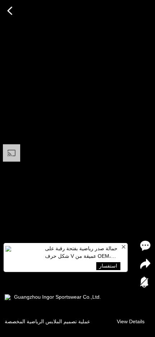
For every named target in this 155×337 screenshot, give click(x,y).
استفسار (108, 266)
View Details (131, 321)
